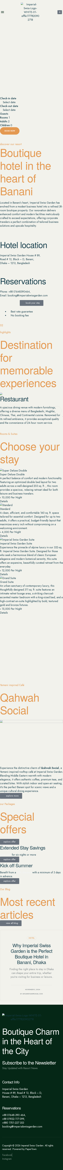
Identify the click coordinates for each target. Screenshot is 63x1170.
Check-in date (8, 98)
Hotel (31, 938)
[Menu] (3, 12)
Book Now (10, 131)
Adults (3, 121)
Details (4, 501)
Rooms (4, 118)
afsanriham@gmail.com (33, 994)
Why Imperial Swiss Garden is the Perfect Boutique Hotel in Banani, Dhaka (31, 953)
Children (5, 125)
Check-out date (9, 106)
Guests (4, 114)
